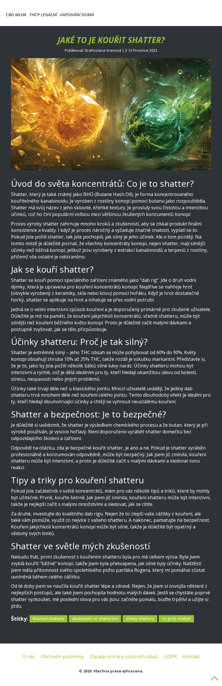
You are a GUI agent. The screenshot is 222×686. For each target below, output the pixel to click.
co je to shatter (176, 618)
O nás (29, 656)
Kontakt (191, 656)
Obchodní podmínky (62, 656)
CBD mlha (16, 14)
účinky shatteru (140, 618)
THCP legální (43, 14)
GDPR (170, 656)
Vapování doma (77, 14)
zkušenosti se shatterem (95, 618)
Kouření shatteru (48, 618)
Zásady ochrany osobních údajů (124, 656)
